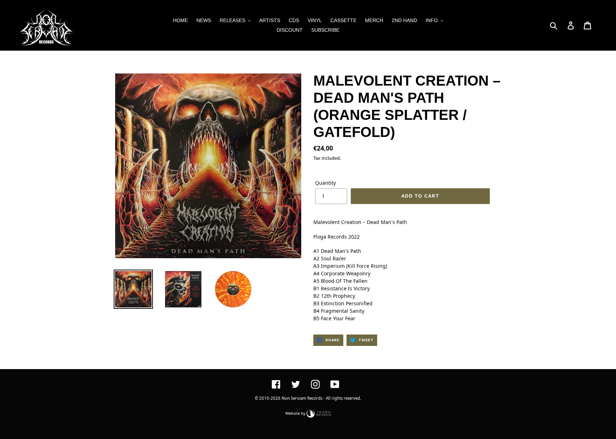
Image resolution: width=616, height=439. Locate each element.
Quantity (325, 182)
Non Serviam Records (302, 398)
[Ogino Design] (319, 412)
